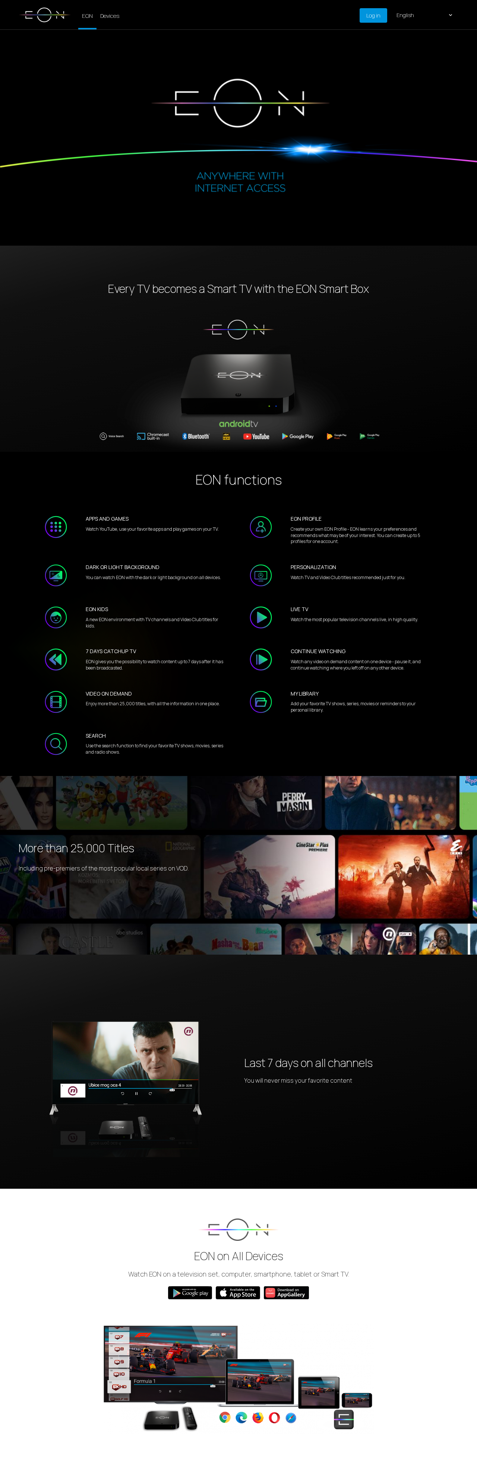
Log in (373, 15)
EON (87, 16)
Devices (109, 16)
